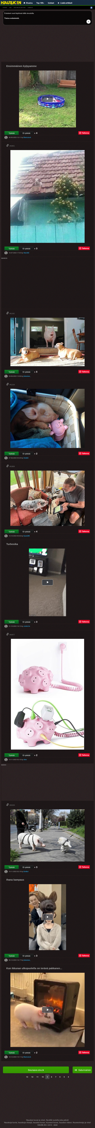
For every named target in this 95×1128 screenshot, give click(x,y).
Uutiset (51, 2)
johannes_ (27, 376)
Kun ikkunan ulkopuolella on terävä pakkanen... (34, 968)
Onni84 (26, 458)
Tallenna (85, 133)
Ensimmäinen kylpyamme (21, 66)
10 (43, 1077)
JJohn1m (27, 626)
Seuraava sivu (35, 1069)
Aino (25, 759)
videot (30, 7)
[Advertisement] (47, 44)
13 (27, 1077)
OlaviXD (26, 253)
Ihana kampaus (15, 879)
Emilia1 (26, 871)
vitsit (5, 7)
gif (10, 7)
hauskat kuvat (19, 7)
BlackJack (27, 137)
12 (32, 1077)
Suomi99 (27, 536)
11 (37, 1077)
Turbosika (12, 544)
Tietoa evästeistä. (11, 18)
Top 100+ (40, 2)
